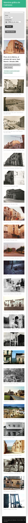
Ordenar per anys (13, 22)
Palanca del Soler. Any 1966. (11, 383)
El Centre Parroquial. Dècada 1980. (13, 258)
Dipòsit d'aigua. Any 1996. (10, 509)
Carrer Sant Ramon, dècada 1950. (13, 94)
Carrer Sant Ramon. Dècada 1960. (13, 294)
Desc (6, 22)
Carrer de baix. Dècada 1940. (11, 312)
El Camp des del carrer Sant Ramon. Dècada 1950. (13, 132)
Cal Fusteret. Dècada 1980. (11, 204)
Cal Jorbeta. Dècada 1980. (11, 240)
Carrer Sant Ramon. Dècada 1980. (13, 222)
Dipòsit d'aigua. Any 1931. (10, 347)
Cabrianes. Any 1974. (9, 401)
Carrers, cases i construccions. (12, 64)
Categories (8, 20)
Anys (6, 15)
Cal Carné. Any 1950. (9, 437)
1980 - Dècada (8, 67)
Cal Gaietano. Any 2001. (10, 491)
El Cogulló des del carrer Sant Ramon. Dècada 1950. (14, 113)
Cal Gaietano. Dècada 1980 (11, 186)
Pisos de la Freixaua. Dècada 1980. (13, 168)
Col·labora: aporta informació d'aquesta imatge (11, 72)
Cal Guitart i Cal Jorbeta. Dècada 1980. (14, 419)
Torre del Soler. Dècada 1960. (11, 329)
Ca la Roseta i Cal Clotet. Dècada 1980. (14, 150)
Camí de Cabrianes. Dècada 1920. (13, 473)
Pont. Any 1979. (8, 276)
